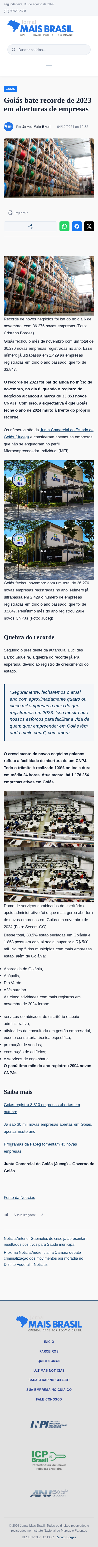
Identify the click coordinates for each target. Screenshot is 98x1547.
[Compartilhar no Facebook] (77, 226)
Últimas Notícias (49, 1370)
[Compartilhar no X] (89, 226)
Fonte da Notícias (19, 1197)
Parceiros (49, 1351)
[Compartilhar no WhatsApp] (64, 226)
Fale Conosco (49, 1399)
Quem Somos (49, 1361)
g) (27, 437)
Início (49, 1342)
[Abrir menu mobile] (49, 67)
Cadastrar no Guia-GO (49, 1380)
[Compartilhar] (30, 226)
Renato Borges (66, 1537)
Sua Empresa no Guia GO (49, 1390)
